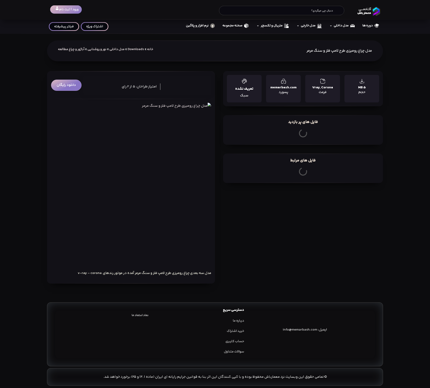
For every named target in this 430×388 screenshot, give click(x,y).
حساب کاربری (235, 341)
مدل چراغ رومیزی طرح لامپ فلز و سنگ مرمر (339, 51)
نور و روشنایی (97, 49)
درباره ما (238, 320)
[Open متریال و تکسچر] (258, 25)
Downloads (136, 49)
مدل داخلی (117, 49)
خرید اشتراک (235, 331)
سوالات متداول (234, 351)
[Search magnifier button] (339, 10)
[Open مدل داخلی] (331, 25)
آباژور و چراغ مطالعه (71, 49)
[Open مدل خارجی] (298, 25)
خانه (150, 49)
